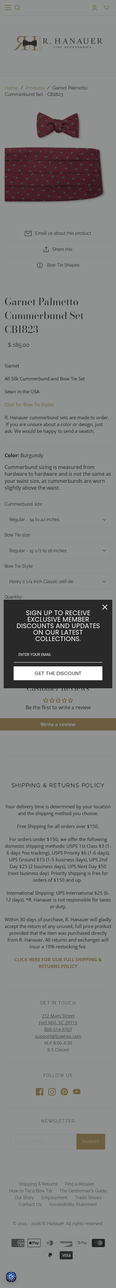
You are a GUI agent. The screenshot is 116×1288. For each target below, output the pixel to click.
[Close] (104, 607)
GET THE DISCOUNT (58, 673)
